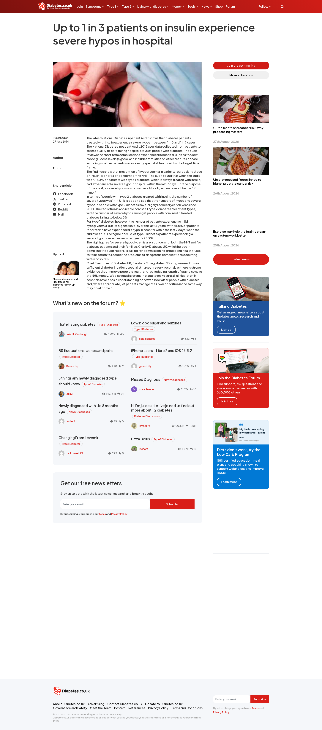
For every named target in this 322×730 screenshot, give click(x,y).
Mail (61, 214)
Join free (227, 401)
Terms (102, 513)
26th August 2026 (226, 193)
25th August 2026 (226, 245)
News (205, 6)
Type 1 (111, 6)
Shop (219, 6)
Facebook (65, 194)
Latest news (241, 259)
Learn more (229, 482)
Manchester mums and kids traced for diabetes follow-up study (65, 283)
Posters (119, 708)
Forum (230, 6)
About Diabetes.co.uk (69, 704)
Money (176, 6)
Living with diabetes (151, 6)
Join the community (241, 65)
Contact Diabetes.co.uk (124, 704)
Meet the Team (100, 708)
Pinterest (64, 204)
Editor (57, 168)
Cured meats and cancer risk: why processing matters (238, 130)
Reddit (63, 209)
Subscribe (172, 504)
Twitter (63, 199)
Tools (191, 6)
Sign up (226, 329)
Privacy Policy (119, 513)
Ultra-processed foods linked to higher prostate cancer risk (237, 181)
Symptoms (93, 6)
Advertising (96, 704)
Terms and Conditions (187, 708)
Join (80, 6)
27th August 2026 (226, 142)
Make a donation (241, 75)
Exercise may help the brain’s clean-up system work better (239, 233)
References (136, 708)
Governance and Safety (70, 708)
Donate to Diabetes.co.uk (164, 704)
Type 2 (126, 6)
